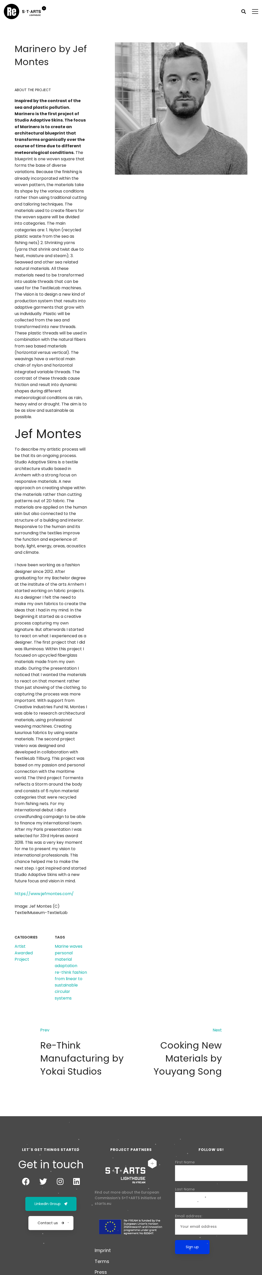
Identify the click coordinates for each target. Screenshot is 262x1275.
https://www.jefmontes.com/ (44, 894)
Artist (20, 946)
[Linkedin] (76, 1181)
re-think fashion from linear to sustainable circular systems (71, 985)
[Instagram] (60, 1181)
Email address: (188, 1216)
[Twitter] (43, 1181)
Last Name (185, 1189)
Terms (102, 1261)
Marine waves (68, 946)
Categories (26, 937)
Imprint (103, 1250)
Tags (60, 937)
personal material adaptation (66, 959)
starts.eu (103, 1203)
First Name (185, 1162)
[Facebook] (26, 1181)
